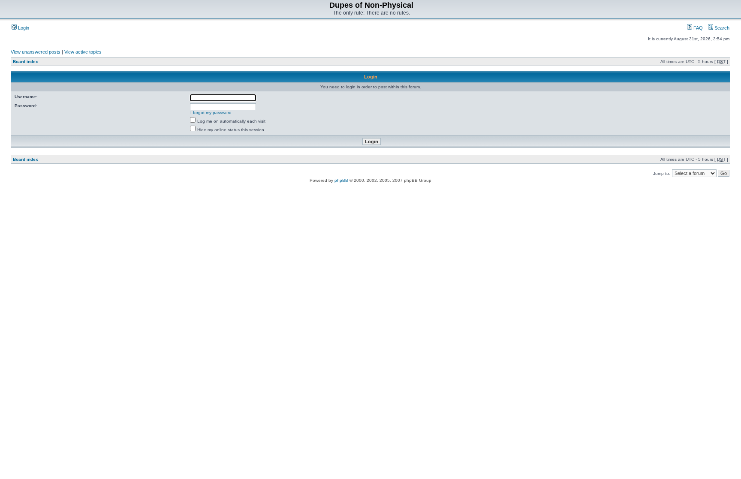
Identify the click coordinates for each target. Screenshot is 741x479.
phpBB (341, 180)
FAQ (697, 27)
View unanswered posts (35, 51)
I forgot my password (211, 112)
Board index (25, 61)
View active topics (83, 51)
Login (23, 27)
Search (721, 27)
